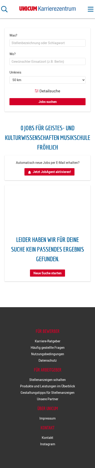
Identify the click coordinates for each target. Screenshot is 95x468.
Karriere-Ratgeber (47, 341)
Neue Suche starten (47, 273)
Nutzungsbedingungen (47, 354)
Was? (13, 35)
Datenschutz (48, 360)
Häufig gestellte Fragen (48, 347)
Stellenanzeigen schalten (47, 379)
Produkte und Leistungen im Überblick (47, 386)
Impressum (47, 418)
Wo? (12, 54)
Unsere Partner (47, 399)
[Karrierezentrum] (47, 7)
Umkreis (15, 72)
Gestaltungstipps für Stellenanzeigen (47, 392)
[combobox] (47, 43)
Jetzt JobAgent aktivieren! (52, 172)
